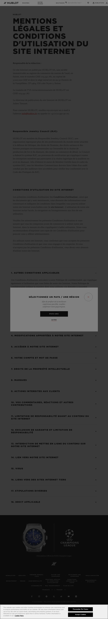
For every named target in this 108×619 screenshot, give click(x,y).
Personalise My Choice (80, 609)
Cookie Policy (19, 615)
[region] (54, 612)
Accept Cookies (80, 614)
